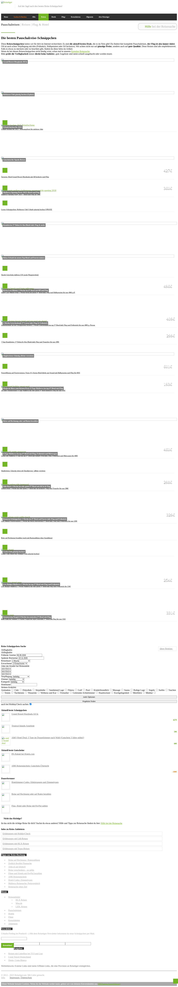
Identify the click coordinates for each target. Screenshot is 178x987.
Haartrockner (105, 693)
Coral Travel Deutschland (19, 957)
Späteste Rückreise (9, 658)
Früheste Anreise (8, 655)
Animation (6, 690)
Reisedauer (6, 661)
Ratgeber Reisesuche (80, 51)
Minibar (149, 693)
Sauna (127, 690)
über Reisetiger (104, 17)
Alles (34, 17)
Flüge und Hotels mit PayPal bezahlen (25, 873)
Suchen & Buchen (20, 17)
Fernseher (64, 693)
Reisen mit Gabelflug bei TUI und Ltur (25, 953)
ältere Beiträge (166, 648)
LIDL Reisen (21, 906)
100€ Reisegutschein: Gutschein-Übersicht (94, 766)
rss (175, 3)
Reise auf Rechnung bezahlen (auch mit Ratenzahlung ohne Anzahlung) (26, 538)
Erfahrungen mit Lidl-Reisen (15, 838)
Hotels (53, 17)
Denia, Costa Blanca (17, 960)
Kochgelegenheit (122, 693)
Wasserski (32, 693)
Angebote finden (89, 701)
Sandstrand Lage (57, 690)
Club (16, 690)
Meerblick (137, 693)
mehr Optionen (89, 697)
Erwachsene (6, 663)
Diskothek (27, 690)
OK (99, 984)
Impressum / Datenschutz (21, 977)
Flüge (63, 17)
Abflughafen (6, 650)
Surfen (162, 690)
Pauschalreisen (14, 910)
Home (6, 17)
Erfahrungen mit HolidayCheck (16, 833)
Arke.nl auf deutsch (17, 867)
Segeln (152, 690)
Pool (88, 690)
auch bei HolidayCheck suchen (15, 704)
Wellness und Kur (49, 693)
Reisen (43, 17)
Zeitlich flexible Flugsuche (20, 863)
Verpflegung (6, 676)
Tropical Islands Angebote (94, 726)
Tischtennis (19, 693)
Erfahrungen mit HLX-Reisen (16, 843)
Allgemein (89, 17)
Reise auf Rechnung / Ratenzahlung (24, 860)
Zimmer (4, 679)
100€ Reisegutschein (17, 877)
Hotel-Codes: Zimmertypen (20, 880)
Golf (80, 690)
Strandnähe (40, 690)
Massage (117, 690)
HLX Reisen (21, 900)
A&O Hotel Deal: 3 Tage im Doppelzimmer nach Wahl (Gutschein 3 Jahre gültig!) (94, 737)
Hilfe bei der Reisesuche (111, 823)
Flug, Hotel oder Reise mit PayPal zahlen (30, 806)
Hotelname (6, 684)
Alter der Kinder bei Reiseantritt (15, 666)
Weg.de (19, 903)
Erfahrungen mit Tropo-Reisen (16, 848)
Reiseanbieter (14, 897)
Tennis (7, 693)
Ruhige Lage (139, 690)
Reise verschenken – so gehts (21, 870)
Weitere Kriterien (8, 687)
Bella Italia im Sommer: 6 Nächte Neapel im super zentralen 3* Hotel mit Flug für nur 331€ (33, 619)
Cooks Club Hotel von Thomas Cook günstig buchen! (20, 554)
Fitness (71, 690)
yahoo (170, 3)
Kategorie (5, 682)
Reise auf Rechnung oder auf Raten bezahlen (31, 794)
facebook (161, 3)
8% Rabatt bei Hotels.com (23, 754)
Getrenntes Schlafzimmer (84, 693)
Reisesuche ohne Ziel (17, 887)
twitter (166, 3)
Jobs (3, 977)
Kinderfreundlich (101, 690)
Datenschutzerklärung (110, 984)
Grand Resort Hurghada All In (94, 714)
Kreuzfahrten (76, 17)
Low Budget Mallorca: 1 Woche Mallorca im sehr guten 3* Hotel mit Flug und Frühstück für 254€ (36, 586)
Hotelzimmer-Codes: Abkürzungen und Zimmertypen (35, 782)
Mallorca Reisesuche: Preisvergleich (24, 883)
